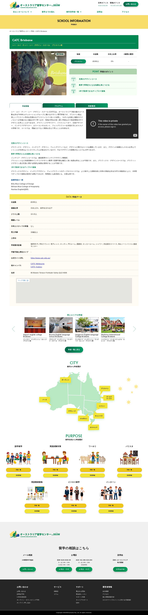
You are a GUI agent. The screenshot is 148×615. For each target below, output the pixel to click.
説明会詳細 (120, 569)
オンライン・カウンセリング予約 (28, 600)
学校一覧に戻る (74, 349)
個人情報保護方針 (109, 597)
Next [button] (134, 329)
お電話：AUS (84, 569)
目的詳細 (18, 475)
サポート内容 (80, 597)
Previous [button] (13, 329)
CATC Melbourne (38, 264)
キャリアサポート (82, 600)
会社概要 (106, 591)
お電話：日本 (64, 569)
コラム (56, 594)
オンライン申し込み (23, 602)
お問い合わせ (131, 4)
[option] (35, 329)
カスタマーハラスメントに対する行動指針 (117, 600)
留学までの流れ (48, 12)
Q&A (77, 602)
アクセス (125, 12)
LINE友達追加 (21, 597)
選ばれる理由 (80, 591)
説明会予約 (20, 594)
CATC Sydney (36, 267)
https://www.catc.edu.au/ (40, 258)
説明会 (99, 12)
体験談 (56, 591)
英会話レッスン (81, 594)
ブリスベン (78, 61)
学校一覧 (18, 469)
